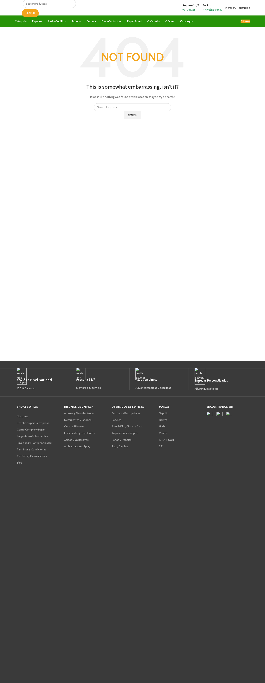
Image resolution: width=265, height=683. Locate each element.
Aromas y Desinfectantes (79, 413)
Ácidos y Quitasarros (76, 440)
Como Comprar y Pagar (31, 429)
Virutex (163, 433)
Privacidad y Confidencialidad (34, 443)
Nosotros (22, 416)
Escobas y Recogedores (126, 413)
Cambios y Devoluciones (32, 456)
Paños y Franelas (122, 440)
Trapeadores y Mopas (125, 433)
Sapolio (163, 413)
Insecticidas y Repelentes (79, 433)
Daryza (163, 420)
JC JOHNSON (166, 440)
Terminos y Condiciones (31, 449)
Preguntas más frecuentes (32, 436)
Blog (19, 462)
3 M (161, 446)
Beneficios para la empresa (33, 423)
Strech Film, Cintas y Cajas (127, 426)
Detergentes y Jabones (78, 420)
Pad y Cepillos (120, 446)
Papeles (116, 420)
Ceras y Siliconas (74, 426)
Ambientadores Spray (77, 446)
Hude (162, 426)
